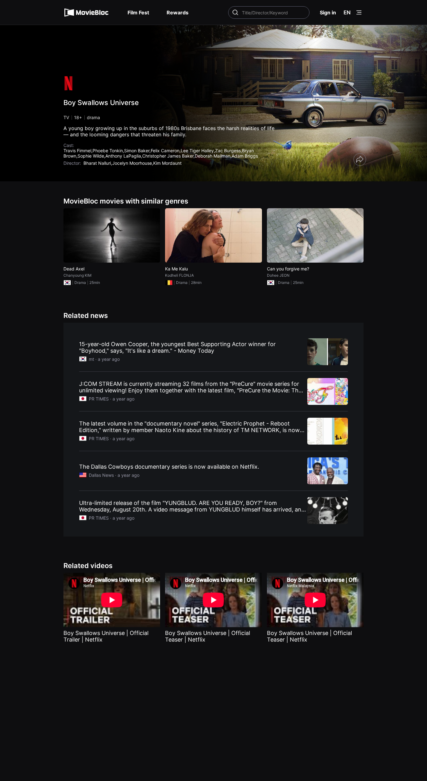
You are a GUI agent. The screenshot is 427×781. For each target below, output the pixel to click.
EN (347, 12)
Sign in (328, 12)
